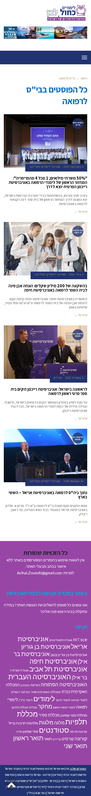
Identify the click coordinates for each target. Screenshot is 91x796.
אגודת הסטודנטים (60, 640)
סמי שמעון (30, 731)
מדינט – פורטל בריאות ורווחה (34, 775)
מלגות (46, 722)
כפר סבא (40, 793)
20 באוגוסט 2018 (73, 481)
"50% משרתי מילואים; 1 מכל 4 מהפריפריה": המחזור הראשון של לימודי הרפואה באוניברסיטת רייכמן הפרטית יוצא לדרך (48, 182)
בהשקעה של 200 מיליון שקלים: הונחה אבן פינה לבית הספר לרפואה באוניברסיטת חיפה (47, 288)
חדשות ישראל (56, 793)
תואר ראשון (28, 738)
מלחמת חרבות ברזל (23, 723)
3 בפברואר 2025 (73, 166)
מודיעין (57, 775)
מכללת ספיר (49, 715)
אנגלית (24, 670)
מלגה (59, 722)
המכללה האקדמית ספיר (46, 692)
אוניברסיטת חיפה (53, 661)
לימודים (44, 698)
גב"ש (37, 781)
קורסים (68, 738)
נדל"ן (30, 793)
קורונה (81, 738)
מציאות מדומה (78, 731)
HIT (76, 639)
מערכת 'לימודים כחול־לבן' (44, 166)
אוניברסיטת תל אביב (58, 669)
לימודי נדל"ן (26, 700)
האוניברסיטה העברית (39, 676)
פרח (19, 731)
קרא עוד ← (80, 211)
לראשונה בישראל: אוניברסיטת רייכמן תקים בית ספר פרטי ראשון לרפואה (49, 391)
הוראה (35, 685)
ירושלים (15, 692)
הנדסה (25, 692)
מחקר (45, 706)
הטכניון (25, 685)
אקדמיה (14, 670)
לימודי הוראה (79, 700)
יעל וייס (58, 378)
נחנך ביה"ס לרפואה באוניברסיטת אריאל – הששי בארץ (48, 495)
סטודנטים (54, 729)
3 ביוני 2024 (76, 274)
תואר (48, 738)
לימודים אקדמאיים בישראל (23, 787)
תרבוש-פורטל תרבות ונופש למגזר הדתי (46, 769)
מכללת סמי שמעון (73, 715)
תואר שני (75, 745)
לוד (43, 787)
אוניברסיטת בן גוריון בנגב (68, 655)
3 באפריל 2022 (74, 378)
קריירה (57, 739)
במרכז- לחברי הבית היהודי (62, 787)
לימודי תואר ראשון (64, 707)
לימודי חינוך (63, 700)
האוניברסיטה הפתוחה (64, 684)
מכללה (33, 707)
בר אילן (79, 677)
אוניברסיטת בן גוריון (45, 646)
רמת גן (62, 781)
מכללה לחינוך (19, 707)
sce (83, 639)
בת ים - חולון (49, 781)
